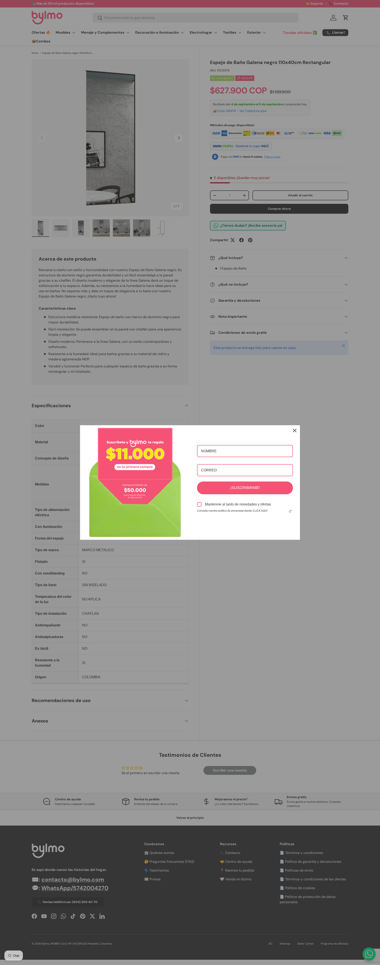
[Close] (294, 430)
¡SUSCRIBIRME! (245, 487)
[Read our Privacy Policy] (290, 511)
